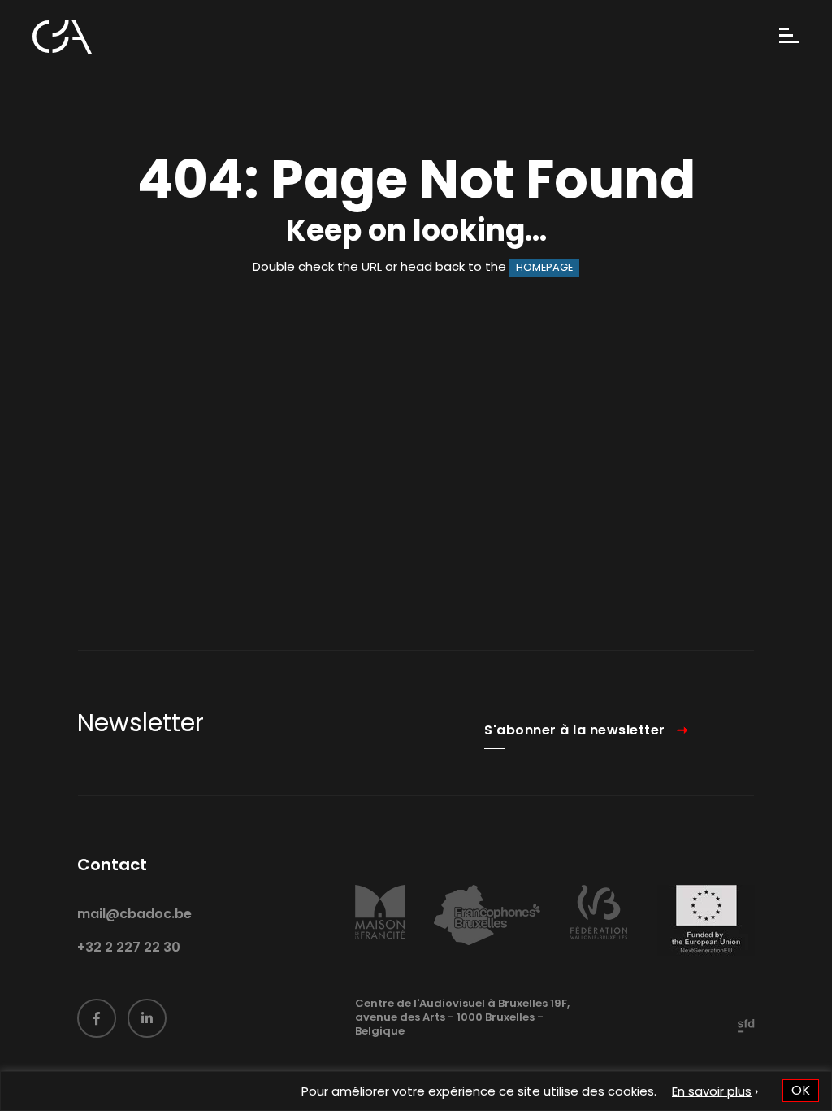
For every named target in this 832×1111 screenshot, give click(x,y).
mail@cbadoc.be (134, 913)
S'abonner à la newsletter (574, 730)
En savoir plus (712, 1091)
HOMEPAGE (544, 267)
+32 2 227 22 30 (128, 947)
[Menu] (789, 37)
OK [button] (800, 1090)
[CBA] (62, 37)
